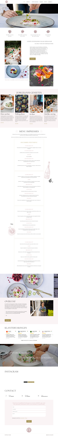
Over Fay (45, 1)
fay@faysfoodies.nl (44, 396)
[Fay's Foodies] (6, 2)
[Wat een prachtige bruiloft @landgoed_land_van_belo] (23, 377)
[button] (52, 334)
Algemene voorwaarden (49, 434)
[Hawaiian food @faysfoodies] (35, 377)
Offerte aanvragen (35, 1)
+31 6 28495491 (11, 396)
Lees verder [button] (7, 338)
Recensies (41, 1)
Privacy (26, 418)
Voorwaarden (22, 418)
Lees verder (32, 58)
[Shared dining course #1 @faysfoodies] (11, 377)
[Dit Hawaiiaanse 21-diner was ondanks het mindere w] (47, 377)
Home (24, 1)
